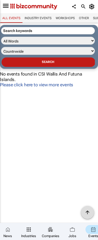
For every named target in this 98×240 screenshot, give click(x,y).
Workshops (65, 18)
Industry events (38, 18)
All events (11, 18)
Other (84, 18)
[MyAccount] (93, 6)
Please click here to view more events (36, 84)
